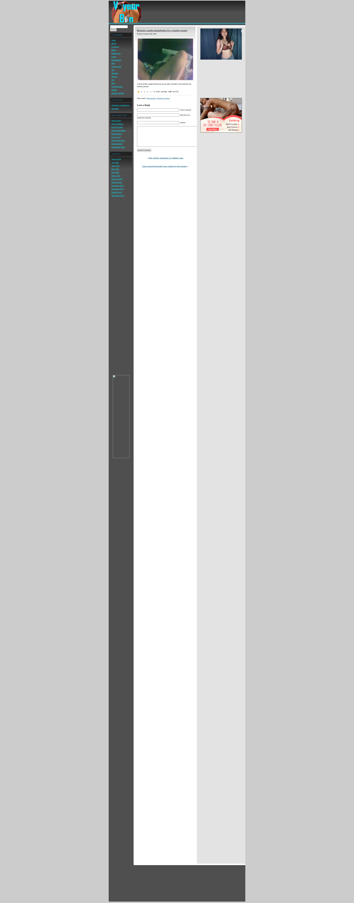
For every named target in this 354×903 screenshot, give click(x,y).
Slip (112, 80)
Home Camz (116, 121)
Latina (113, 57)
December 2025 (117, 186)
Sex (112, 70)
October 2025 (116, 192)
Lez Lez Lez (116, 137)
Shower (114, 77)
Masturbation (116, 60)
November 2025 (117, 189)
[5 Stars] (150, 91)
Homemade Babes (118, 131)
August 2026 (116, 159)
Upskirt (114, 90)
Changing (115, 47)
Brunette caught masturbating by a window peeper (162, 30)
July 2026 (115, 163)
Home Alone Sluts (118, 141)
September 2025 (117, 196)
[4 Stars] (147, 91)
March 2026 (115, 176)
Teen (113, 83)
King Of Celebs (117, 127)
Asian (113, 40)
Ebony (113, 50)
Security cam (116, 67)
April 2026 (115, 173)
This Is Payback (117, 124)
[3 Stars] (144, 91)
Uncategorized (117, 87)
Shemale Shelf (117, 144)
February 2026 (117, 179)
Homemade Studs (118, 147)
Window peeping (117, 93)
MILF (113, 63)
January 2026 (116, 182)
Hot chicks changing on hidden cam (166, 158)
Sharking (114, 73)
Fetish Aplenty (116, 134)
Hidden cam (116, 53)
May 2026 (115, 169)
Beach (113, 44)
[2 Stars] (141, 91)
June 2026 (115, 166)
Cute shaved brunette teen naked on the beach (164, 166)
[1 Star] (138, 91)
